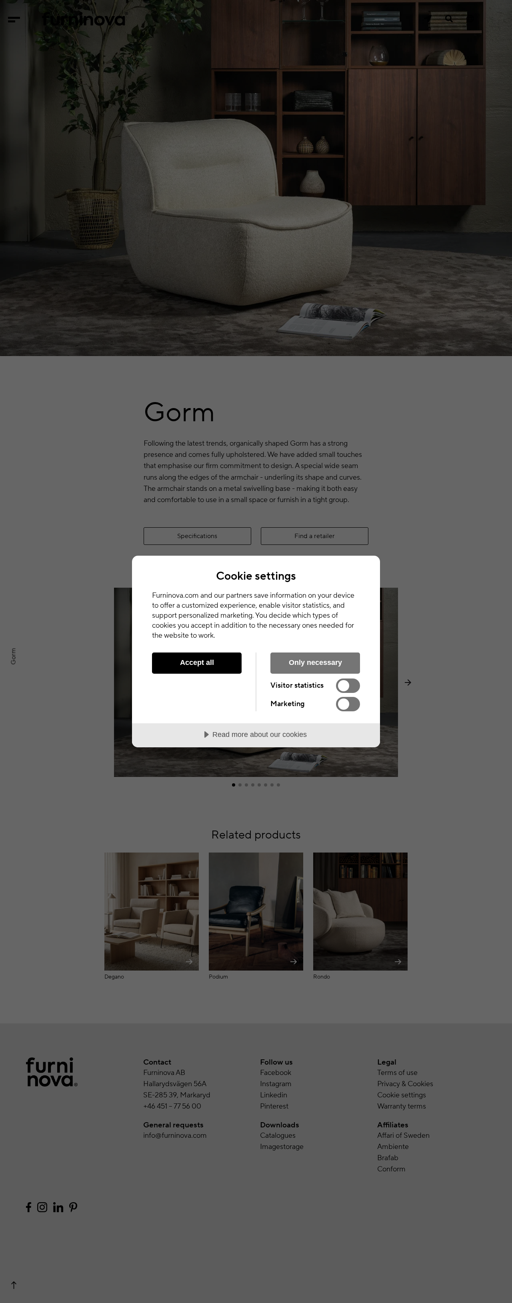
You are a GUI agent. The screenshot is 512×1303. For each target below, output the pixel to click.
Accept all (197, 663)
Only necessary (315, 663)
